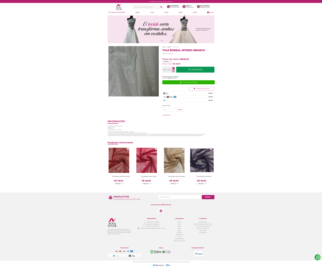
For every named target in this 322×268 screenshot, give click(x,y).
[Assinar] (208, 197)
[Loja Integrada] (158, 265)
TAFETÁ (179, 230)
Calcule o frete (166, 105)
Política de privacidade (203, 226)
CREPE (179, 226)
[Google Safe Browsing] (166, 251)
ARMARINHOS (179, 234)
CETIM (179, 224)
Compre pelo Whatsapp (190, 82)
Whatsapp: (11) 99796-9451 (153, 226)
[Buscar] (161, 7)
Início (164, 47)
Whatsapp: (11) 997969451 (152, 224)
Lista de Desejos (202, 89)
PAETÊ (179, 228)
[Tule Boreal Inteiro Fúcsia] (146, 166)
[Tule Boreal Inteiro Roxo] (202, 166)
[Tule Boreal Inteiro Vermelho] (119, 166)
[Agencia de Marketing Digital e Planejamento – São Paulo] (168, 265)
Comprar (196, 69)
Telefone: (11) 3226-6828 (152, 222)
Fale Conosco (203, 222)
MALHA (179, 236)
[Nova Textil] (119, 7)
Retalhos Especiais (179, 241)
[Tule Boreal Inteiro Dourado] (174, 166)
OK (180, 109)
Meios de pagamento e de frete (203, 224)
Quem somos (203, 232)
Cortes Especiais (179, 238)
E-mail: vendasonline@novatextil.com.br (152, 228)
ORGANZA (179, 232)
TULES (169, 47)
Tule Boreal (175, 47)
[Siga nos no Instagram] (161, 210)
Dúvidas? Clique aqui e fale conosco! (161, 1)
